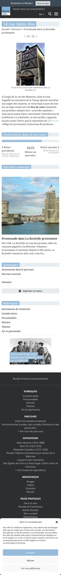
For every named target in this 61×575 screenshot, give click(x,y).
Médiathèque (30, 516)
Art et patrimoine (11, 331)
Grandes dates (9, 313)
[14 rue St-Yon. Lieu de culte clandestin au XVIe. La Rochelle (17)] (30, 64)
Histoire (6, 322)
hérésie (55, 120)
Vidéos (30, 485)
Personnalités (9, 317)
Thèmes (6, 326)
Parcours (16, 29)
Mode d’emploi (30, 510)
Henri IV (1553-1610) (30, 446)
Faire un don (43, 3)
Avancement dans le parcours (18, 269)
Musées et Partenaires (30, 506)
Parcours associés (11, 274)
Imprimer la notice (32, 290)
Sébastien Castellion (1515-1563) (30, 449)
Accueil (5, 29)
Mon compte (30, 513)
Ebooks (30, 491)
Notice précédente (11, 151)
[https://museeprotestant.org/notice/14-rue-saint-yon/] (30, 351)
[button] (56, 521)
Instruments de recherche (16, 309)
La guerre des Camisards (30, 459)
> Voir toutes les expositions (30, 470)
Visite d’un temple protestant (30, 421)
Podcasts (30, 488)
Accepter (30, 552)
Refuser (30, 560)
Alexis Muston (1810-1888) (31, 442)
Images (30, 481)
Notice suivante (49, 150)
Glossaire (7, 282)
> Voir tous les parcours (30, 431)
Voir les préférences (30, 568)
